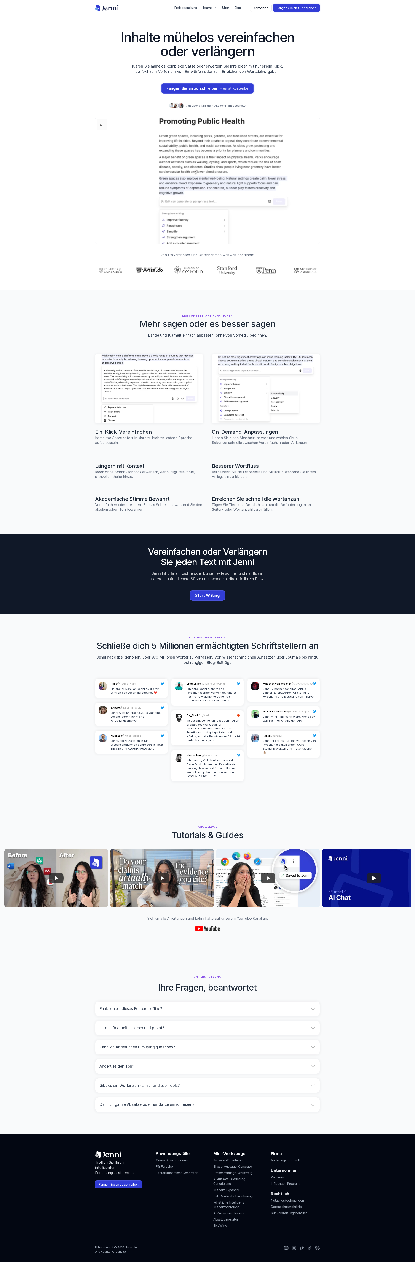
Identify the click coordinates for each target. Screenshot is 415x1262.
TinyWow (220, 1226)
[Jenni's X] (309, 1248)
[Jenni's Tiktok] (301, 1248)
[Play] (56, 878)
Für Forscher (165, 1166)
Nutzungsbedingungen (287, 1200)
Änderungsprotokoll (285, 1160)
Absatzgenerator (225, 1219)
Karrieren (277, 1177)
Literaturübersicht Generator (177, 1173)
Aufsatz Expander (226, 1190)
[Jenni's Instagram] (286, 1248)
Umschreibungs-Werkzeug (232, 1173)
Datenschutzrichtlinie (286, 1207)
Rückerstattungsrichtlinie (289, 1213)
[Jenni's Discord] (317, 1248)
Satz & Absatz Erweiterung (233, 1196)
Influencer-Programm (286, 1184)
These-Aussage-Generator (233, 1166)
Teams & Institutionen (172, 1160)
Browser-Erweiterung (228, 1160)
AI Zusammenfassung (229, 1213)
